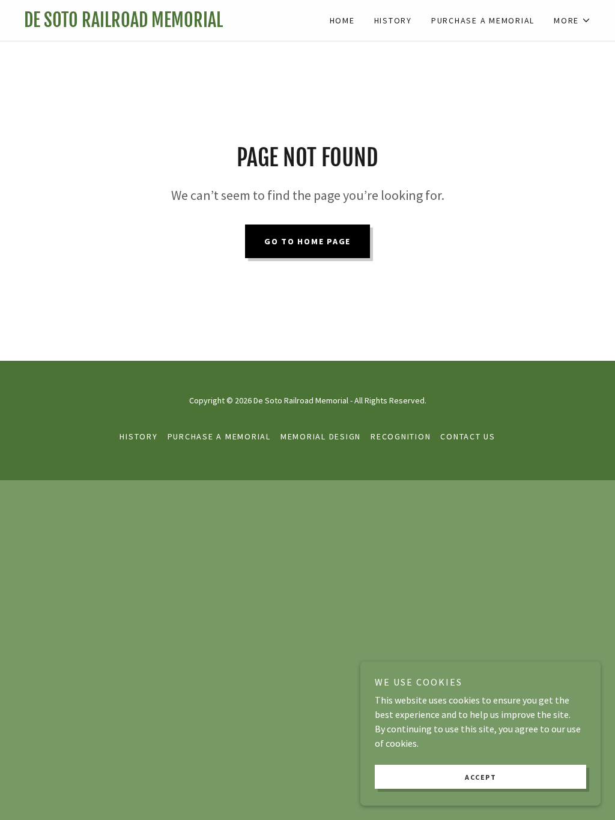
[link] (166, 23)
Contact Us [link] (467, 436)
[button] (572, 20)
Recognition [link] (401, 436)
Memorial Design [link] (320, 436)
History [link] (393, 20)
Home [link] (342, 20)
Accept (480, 777)
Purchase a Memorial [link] (483, 20)
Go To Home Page (307, 241)
